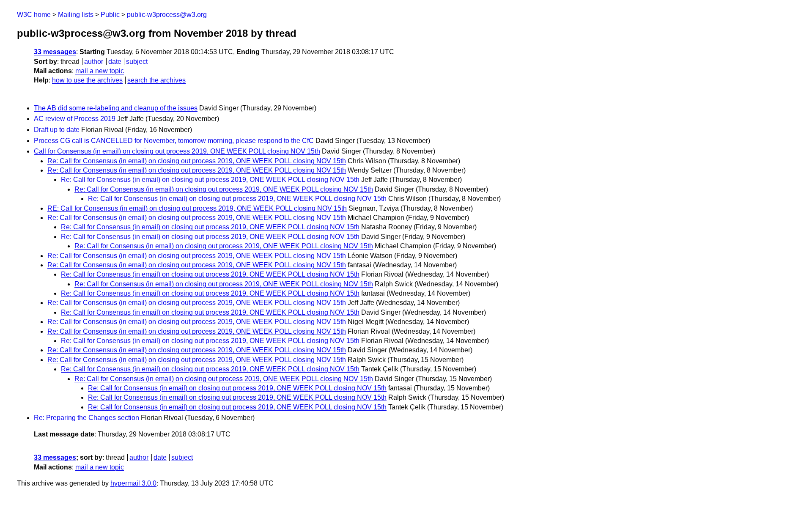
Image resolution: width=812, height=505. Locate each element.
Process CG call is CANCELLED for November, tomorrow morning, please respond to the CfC (174, 140)
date (114, 61)
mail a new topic (99, 70)
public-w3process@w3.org (167, 14)
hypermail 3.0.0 (133, 483)
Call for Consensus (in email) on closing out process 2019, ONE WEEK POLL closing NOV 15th (177, 151)
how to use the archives (87, 80)
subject (137, 61)
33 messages (55, 51)
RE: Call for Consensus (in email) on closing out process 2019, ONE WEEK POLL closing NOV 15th (197, 208)
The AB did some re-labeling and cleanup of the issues (116, 108)
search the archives (156, 80)
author (93, 61)
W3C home (34, 14)
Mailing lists (75, 14)
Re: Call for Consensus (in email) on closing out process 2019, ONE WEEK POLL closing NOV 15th (196, 161)
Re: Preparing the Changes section (86, 417)
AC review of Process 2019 (74, 118)
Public (110, 14)
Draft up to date (57, 129)
